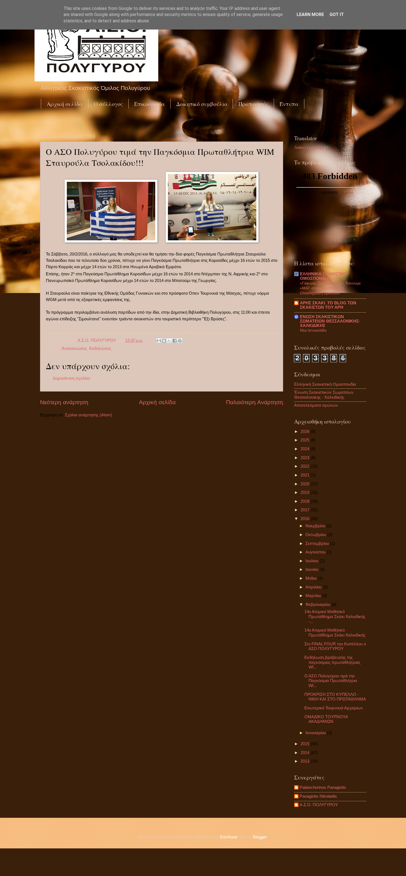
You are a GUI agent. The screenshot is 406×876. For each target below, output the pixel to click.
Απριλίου (314, 587)
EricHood (228, 837)
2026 (305, 431)
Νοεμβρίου (315, 526)
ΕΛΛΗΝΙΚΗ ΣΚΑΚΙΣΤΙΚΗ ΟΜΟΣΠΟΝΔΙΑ (323, 276)
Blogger (260, 837)
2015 (305, 744)
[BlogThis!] (164, 341)
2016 (305, 518)
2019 (305, 492)
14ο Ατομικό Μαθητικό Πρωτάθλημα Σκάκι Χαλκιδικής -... (334, 616)
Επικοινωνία (149, 104)
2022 (305, 466)
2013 (305, 761)
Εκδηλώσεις (100, 348)
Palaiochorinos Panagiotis (323, 787)
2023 (305, 458)
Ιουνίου (312, 569)
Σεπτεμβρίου (317, 543)
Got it (336, 14)
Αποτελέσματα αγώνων (316, 405)
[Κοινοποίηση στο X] (169, 341)
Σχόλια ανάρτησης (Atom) (88, 415)
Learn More (310, 14)
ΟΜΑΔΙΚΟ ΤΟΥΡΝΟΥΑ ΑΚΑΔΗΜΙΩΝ (326, 719)
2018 (305, 501)
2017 (305, 510)
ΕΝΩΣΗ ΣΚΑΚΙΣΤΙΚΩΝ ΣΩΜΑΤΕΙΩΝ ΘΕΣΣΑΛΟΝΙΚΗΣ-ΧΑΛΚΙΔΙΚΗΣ (330, 321)
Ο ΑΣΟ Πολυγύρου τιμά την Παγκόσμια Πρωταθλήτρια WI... (330, 681)
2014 (305, 752)
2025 (305, 440)
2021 (305, 475)
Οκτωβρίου (316, 534)
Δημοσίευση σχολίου (71, 378)
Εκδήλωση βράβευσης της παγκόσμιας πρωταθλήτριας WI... (332, 662)
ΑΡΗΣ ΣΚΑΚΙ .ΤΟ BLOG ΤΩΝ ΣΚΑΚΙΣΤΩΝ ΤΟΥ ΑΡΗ (328, 305)
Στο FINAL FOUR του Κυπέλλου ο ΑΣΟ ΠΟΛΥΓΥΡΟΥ (335, 646)
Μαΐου (311, 578)
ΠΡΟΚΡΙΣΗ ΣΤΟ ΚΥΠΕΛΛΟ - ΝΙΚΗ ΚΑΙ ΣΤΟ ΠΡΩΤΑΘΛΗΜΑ (335, 697)
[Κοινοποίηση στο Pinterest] (180, 341)
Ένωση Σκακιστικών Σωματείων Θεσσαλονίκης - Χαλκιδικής (324, 395)
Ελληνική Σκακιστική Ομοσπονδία (325, 384)
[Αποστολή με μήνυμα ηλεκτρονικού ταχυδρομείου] (159, 341)
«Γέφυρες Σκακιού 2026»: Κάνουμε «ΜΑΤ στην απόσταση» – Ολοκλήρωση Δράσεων (330, 288)
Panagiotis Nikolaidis (318, 796)
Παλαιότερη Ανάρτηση (254, 402)
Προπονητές (253, 104)
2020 (305, 484)
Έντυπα (289, 104)
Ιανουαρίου (316, 733)
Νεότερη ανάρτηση (64, 402)
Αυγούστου (316, 552)
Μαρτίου (313, 595)
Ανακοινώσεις (74, 348)
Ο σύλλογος (108, 104)
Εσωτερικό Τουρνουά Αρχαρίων (333, 708)
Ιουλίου (312, 561)
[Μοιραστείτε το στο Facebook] (174, 341)
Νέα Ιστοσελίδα (313, 330)
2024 (305, 449)
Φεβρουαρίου (318, 604)
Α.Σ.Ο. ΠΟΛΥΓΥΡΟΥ (319, 805)
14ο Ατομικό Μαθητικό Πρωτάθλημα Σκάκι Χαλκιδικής (334, 632)
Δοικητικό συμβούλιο (201, 104)
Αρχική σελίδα (65, 104)
